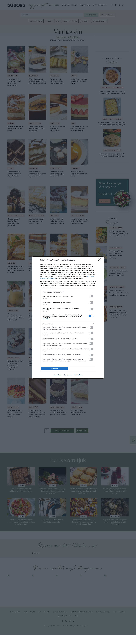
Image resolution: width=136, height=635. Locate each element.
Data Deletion (58, 375)
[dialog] (68, 317)
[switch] (91, 296)
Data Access (68, 375)
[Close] (100, 260)
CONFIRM (54, 368)
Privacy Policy (78, 375)
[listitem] (68, 292)
